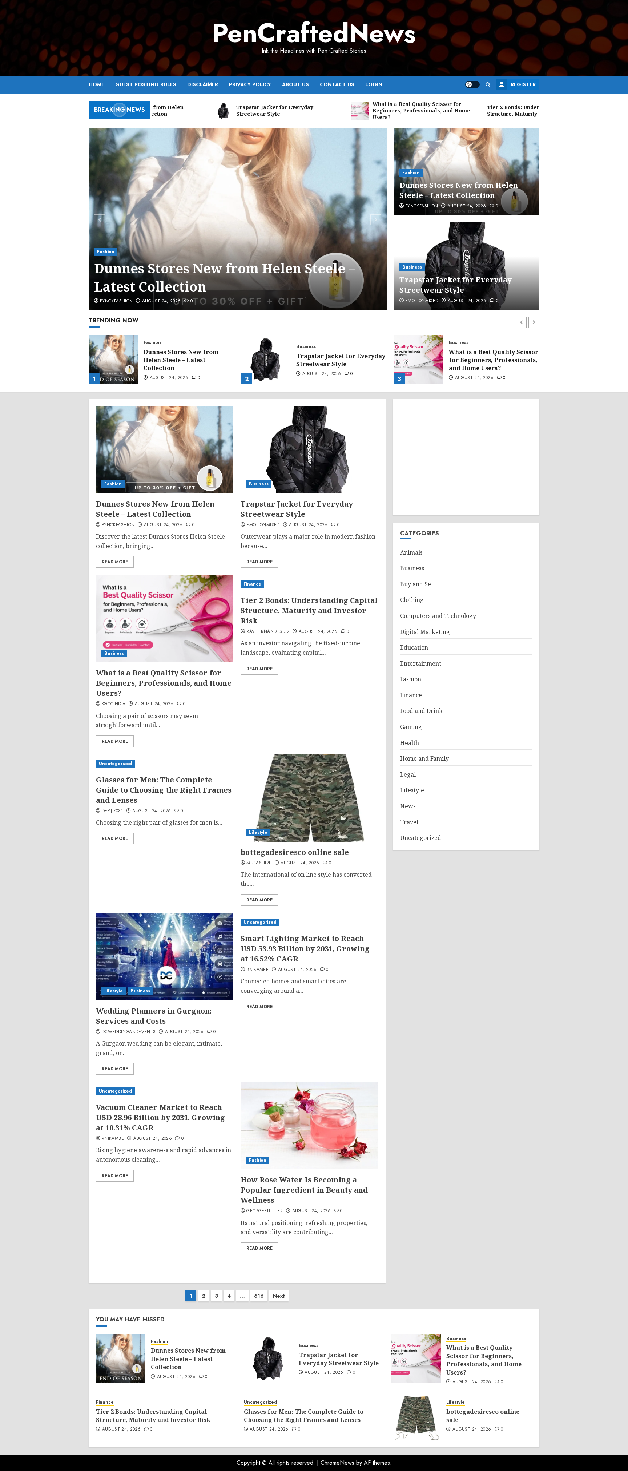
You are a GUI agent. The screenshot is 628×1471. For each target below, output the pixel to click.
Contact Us (337, 84)
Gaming (411, 727)
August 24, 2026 (161, 301)
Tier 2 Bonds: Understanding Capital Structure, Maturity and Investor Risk (492, 360)
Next (279, 1296)
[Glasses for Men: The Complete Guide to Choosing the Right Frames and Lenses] (164, 763)
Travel (409, 822)
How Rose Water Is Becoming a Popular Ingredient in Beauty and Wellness (304, 1190)
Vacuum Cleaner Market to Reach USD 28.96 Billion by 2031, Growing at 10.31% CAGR (160, 1117)
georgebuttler (264, 1211)
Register (523, 84)
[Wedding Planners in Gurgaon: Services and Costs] (164, 956)
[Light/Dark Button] (472, 84)
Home (96, 84)
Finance (458, 343)
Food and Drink (421, 711)
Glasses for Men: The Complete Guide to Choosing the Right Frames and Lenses (164, 790)
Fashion (105, 252)
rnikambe (257, 970)
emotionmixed (421, 301)
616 (259, 1296)
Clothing (412, 600)
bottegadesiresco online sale (295, 852)
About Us (295, 84)
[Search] (487, 85)
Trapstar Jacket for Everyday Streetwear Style (455, 285)
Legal (408, 774)
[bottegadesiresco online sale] (309, 798)
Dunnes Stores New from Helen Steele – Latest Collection (224, 277)
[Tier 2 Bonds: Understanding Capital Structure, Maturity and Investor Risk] (418, 359)
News (408, 806)
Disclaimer (202, 84)
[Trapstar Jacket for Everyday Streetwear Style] (113, 359)
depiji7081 (112, 811)
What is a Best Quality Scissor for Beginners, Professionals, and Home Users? (341, 360)
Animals (411, 552)
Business (412, 267)
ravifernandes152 (267, 632)
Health (409, 743)
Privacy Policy (250, 84)
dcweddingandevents (129, 1032)
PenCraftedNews (314, 33)
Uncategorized (115, 763)
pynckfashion (116, 301)
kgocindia (113, 704)
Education (414, 647)
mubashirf (258, 863)
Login (373, 84)
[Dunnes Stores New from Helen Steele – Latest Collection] (238, 219)
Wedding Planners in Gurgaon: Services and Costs (154, 1016)
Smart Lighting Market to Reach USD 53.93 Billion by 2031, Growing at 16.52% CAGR (305, 948)
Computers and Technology (438, 616)
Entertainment (420, 663)
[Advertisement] (466, 457)
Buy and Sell (417, 584)
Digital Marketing (425, 632)
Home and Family (424, 758)
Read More (115, 562)
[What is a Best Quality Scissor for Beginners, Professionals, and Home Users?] (266, 359)
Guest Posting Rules (145, 84)
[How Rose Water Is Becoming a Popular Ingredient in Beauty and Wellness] (309, 1125)
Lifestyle (258, 832)
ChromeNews (337, 1463)
